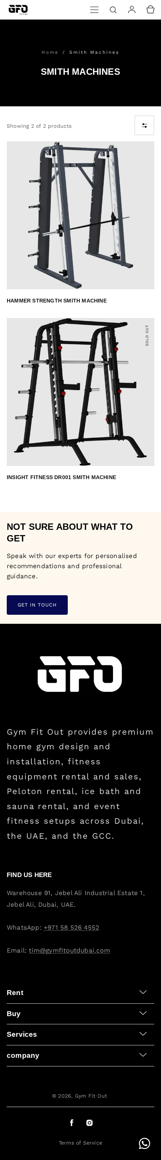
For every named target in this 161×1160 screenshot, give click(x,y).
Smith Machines (94, 52)
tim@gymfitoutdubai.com (69, 950)
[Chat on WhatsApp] (144, 1143)
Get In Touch (37, 605)
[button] (94, 10)
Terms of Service (80, 1143)
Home (51, 52)
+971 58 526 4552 (71, 927)
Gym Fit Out (91, 1096)
